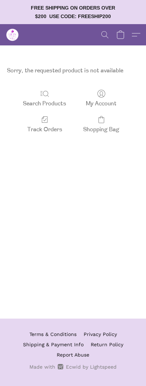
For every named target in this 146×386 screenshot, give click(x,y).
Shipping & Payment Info (53, 344)
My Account (101, 104)
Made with (72, 367)
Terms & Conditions (53, 334)
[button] (13, 34)
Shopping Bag (101, 130)
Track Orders (44, 130)
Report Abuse (73, 355)
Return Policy (107, 344)
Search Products (44, 104)
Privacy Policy (100, 334)
